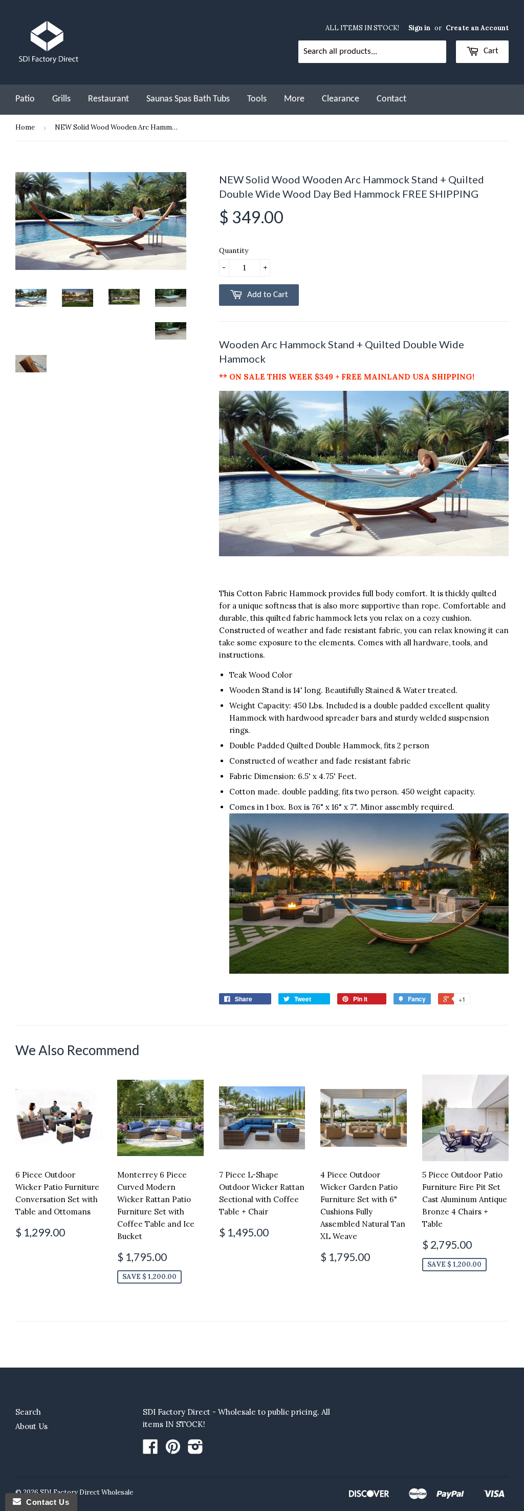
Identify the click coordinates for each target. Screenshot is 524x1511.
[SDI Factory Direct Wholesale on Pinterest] (173, 1450)
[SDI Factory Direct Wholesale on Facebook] (150, 1450)
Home (25, 127)
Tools (257, 99)
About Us (31, 1426)
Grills (61, 99)
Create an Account (477, 28)
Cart (490, 51)
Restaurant (108, 99)
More (294, 99)
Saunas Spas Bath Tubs (188, 99)
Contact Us (45, 1502)
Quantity (233, 250)
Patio (25, 99)
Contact (391, 99)
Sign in (419, 28)
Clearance (340, 99)
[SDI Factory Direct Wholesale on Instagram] (195, 1450)
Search (28, 1412)
